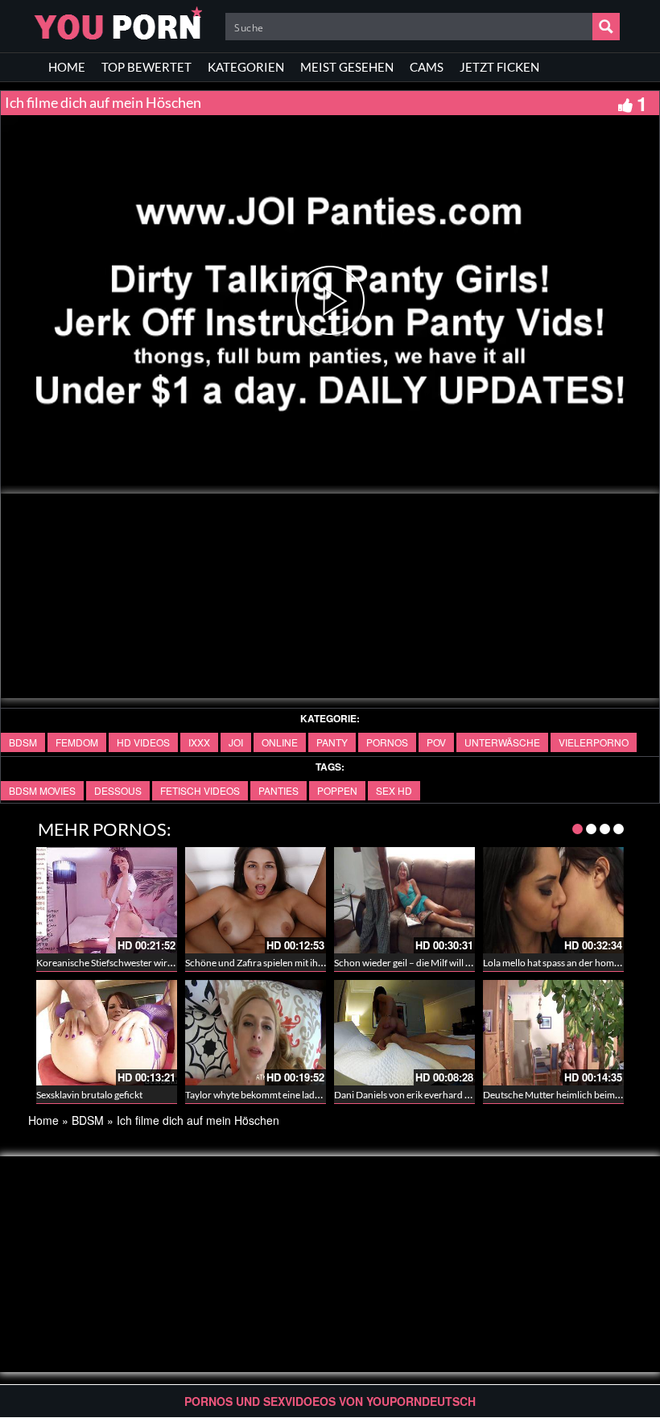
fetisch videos (200, 790)
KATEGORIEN (246, 67)
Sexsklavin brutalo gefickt (89, 1095)
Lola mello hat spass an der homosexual (564, 963)
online (280, 742)
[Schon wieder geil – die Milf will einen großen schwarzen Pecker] (404, 900)
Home (43, 1120)
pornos (387, 742)
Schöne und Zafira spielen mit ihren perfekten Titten (293, 963)
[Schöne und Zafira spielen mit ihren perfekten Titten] (255, 900)
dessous (118, 790)
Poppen (337, 790)
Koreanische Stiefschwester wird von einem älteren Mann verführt (174, 963)
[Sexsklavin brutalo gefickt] (106, 1032)
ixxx (199, 742)
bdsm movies (42, 790)
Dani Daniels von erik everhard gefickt (413, 1095)
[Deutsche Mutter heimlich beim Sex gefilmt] (553, 1032)
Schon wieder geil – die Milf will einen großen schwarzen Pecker (466, 963)
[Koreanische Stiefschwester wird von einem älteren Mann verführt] (106, 900)
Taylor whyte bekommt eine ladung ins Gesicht (281, 1095)
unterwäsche (502, 742)
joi (236, 742)
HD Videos (143, 742)
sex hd (394, 790)
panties (278, 790)
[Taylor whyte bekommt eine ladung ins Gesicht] (255, 1032)
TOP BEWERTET (146, 67)
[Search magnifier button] (606, 26)
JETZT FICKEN (499, 67)
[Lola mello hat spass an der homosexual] (553, 900)
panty (332, 742)
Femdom (77, 742)
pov (436, 742)
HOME (66, 67)
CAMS (426, 67)
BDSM (23, 742)
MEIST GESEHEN (347, 67)
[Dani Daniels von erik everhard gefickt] (404, 1032)
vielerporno (594, 742)
